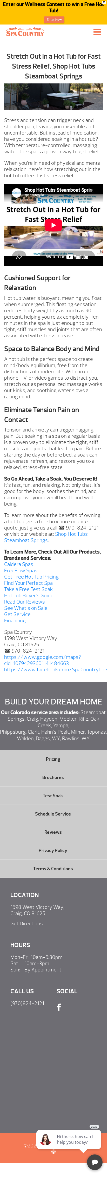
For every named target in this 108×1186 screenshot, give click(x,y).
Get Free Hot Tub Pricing (31, 577)
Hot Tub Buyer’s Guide (28, 595)
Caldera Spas (18, 564)
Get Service (17, 614)
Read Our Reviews (24, 602)
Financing (15, 620)
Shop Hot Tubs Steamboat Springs (46, 537)
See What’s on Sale (26, 608)
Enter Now (54, 20)
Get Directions (26, 923)
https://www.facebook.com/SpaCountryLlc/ (56, 669)
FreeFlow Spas (20, 570)
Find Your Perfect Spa (28, 583)
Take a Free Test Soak (28, 589)
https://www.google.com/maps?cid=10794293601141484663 (42, 660)
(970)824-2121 (27, 1003)
